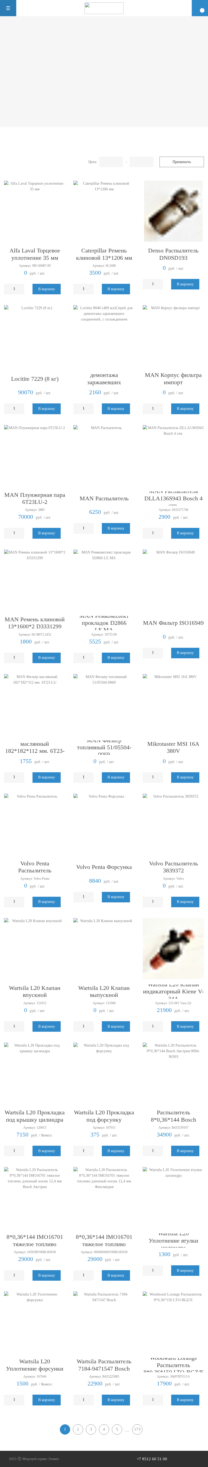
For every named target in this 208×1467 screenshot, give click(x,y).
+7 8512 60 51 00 (152, 1459)
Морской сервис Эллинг (40, 1459)
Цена (92, 162)
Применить (182, 162)
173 (137, 1429)
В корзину (46, 289)
